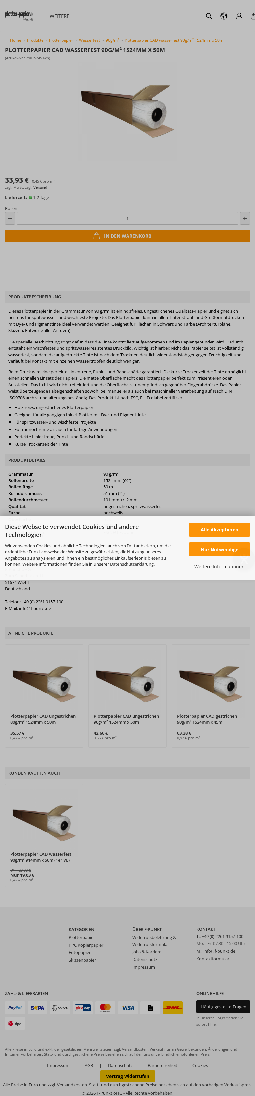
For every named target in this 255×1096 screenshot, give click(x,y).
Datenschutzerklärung (132, 564)
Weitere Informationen (219, 566)
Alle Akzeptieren (219, 529)
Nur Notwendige (219, 549)
